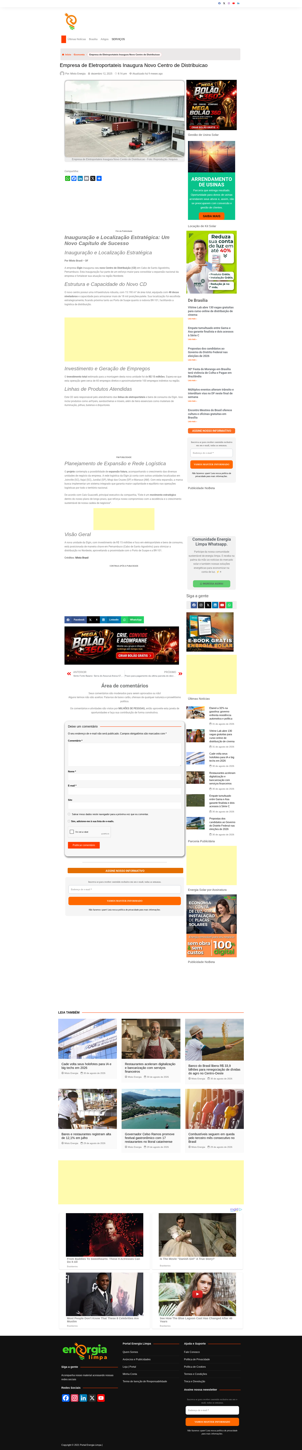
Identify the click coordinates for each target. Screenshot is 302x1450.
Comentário (75, 741)
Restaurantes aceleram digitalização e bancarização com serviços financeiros (150, 1068)
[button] (75, 620)
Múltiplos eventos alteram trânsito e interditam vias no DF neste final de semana (211, 393)
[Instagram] (201, 605)
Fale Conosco (192, 1352)
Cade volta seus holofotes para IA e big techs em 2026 (221, 757)
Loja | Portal (129, 1367)
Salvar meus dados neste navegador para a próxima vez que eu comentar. (110, 814)
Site (70, 800)
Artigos (109, 39)
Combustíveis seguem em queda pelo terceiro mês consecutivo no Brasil (211, 1138)
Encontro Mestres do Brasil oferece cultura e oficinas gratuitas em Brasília (210, 414)
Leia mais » (192, 319)
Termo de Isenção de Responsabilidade (145, 1381)
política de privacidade (128, 910)
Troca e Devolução (194, 1381)
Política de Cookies (195, 1367)
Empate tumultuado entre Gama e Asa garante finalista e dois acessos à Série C (210, 332)
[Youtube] (222, 605)
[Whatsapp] (229, 605)
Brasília (98, 39)
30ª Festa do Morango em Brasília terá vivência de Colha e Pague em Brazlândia (210, 373)
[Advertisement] (123, 208)
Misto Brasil (82, 558)
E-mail (72, 786)
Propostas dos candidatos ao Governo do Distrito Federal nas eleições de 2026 (208, 352)
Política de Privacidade (197, 1359)
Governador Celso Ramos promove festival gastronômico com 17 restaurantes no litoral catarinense (149, 1138)
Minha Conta (130, 1374)
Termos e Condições (195, 1374)
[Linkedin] (215, 605)
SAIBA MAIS (211, 216)
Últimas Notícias (79, 39)
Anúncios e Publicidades (137, 1359)
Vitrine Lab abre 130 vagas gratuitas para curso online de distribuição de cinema (211, 311)
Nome (72, 771)
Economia (79, 55)
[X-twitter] (208, 605)
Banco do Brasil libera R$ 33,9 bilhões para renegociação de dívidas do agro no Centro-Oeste (214, 1069)
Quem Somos (130, 1352)
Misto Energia (71, 1073)
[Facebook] (194, 605)
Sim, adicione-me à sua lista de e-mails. (92, 821)
